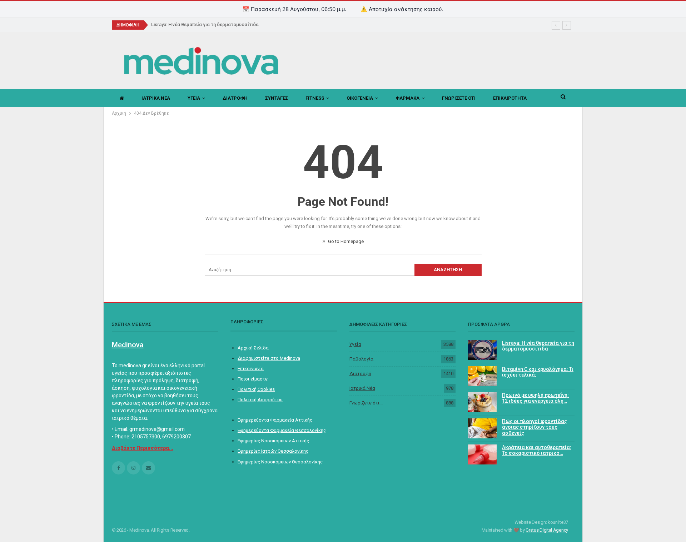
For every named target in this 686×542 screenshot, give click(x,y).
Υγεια (194, 98)
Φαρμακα (407, 98)
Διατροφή (360, 373)
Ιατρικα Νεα (155, 98)
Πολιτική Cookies (256, 389)
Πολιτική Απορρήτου (260, 399)
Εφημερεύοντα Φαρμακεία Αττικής (275, 420)
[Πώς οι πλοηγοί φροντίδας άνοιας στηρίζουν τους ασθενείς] (482, 428)
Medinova (128, 344)
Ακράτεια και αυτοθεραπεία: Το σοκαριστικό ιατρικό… (536, 450)
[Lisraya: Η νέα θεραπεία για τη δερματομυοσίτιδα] (482, 350)
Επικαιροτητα (510, 98)
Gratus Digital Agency (547, 530)
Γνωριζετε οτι (459, 98)
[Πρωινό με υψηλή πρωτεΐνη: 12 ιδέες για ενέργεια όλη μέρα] (482, 402)
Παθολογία (361, 359)
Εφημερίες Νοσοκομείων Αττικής (273, 440)
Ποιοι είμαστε (253, 379)
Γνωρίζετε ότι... (366, 403)
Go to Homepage (345, 241)
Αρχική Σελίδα (253, 347)
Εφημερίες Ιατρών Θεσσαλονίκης (273, 451)
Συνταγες (276, 98)
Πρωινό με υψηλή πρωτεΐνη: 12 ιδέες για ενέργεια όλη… (535, 398)
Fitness (314, 98)
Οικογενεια (360, 98)
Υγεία (355, 344)
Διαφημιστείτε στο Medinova (269, 358)
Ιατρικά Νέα (362, 388)
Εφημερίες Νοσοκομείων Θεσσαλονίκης (280, 461)
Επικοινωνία (251, 368)
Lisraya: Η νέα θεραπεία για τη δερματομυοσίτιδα (205, 24)
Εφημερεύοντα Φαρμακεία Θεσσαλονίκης (282, 430)
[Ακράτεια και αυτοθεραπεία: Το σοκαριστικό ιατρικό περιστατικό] (482, 454)
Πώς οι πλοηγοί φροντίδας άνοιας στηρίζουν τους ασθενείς (534, 427)
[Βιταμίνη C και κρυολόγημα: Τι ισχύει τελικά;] (482, 376)
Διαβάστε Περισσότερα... (142, 448)
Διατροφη (235, 98)
